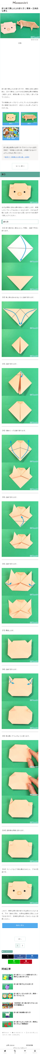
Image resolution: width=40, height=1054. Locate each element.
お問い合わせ (10, 1045)
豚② (29, 123)
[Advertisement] (20, 65)
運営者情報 (29, 1045)
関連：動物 (11, 138)
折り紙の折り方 (8, 951)
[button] (36, 552)
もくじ (18, 166)
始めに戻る (20, 925)
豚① (10, 123)
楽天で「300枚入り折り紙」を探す (17, 157)
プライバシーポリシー (20, 1048)
